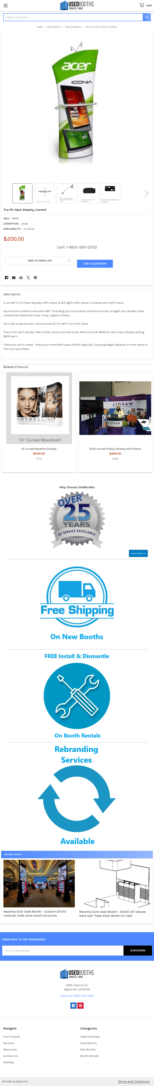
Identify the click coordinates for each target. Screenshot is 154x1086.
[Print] (21, 277)
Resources (10, 1049)
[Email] (14, 277)
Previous (7, 193)
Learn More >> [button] (138, 553)
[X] (28, 277)
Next (147, 193)
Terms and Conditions (134, 1081)
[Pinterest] (35, 277)
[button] (40, 261)
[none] (77, 107)
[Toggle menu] (5, 5)
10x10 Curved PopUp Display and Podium (115, 449)
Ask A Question (95, 263)
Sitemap (8, 1062)
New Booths (88, 1049)
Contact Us (10, 1056)
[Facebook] (6, 277)
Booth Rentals (89, 1056)
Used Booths (88, 1043)
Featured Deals (90, 1036)
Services (8, 1043)
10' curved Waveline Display (39, 449)
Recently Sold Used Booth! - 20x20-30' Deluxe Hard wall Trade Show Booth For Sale (112, 914)
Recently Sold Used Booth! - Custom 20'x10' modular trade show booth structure (34, 913)
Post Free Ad (11, 1036)
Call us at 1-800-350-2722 (77, 995)
